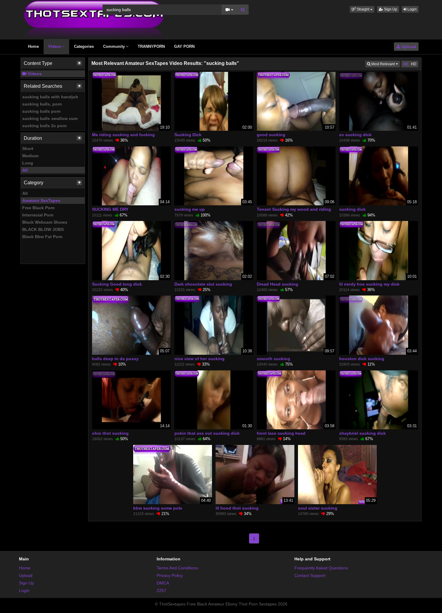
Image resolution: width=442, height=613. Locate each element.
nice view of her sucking (199, 358)
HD (413, 64)
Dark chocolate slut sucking (203, 284)
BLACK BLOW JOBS (43, 229)
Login (412, 9)
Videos (55, 46)
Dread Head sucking (277, 284)
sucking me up (189, 209)
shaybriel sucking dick (362, 433)
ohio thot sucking (110, 433)
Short (27, 148)
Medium (30, 155)
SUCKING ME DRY (110, 209)
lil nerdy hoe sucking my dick (369, 284)
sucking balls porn (41, 111)
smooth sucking (273, 358)
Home (33, 46)
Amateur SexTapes (41, 200)
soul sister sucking (317, 508)
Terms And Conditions (177, 567)
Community (114, 46)
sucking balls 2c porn (44, 125)
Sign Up (390, 9)
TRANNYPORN (151, 46)
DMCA (163, 583)
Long (27, 163)
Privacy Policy (170, 575)
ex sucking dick (355, 134)
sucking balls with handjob (50, 96)
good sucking (271, 134)
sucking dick (352, 209)
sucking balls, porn (42, 104)
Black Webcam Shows (44, 222)
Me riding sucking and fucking (123, 134)
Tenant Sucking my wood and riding (294, 209)
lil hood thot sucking (237, 508)
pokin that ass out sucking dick (207, 433)
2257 (161, 590)
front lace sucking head (281, 433)
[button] (362, 9)
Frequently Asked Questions (321, 567)
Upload (408, 46)
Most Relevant (385, 64)
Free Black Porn (38, 207)
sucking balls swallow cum (50, 118)
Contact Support (309, 575)
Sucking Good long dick (117, 284)
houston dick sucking (361, 358)
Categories (84, 46)
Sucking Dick (187, 134)
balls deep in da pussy (115, 358)
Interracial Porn (38, 215)
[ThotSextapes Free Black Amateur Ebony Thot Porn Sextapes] (93, 19)
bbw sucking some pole (157, 508)
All (25, 170)
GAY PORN (184, 46)
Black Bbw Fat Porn (42, 236)
